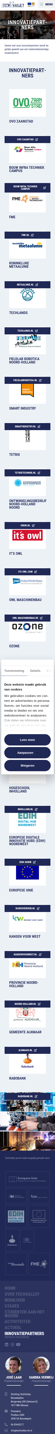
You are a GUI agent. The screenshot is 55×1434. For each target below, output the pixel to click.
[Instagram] (12, 1344)
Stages (12, 1306)
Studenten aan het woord (24, 1313)
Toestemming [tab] (14, 670)
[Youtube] (18, 1344)
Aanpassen (25, 752)
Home (10, 1288)
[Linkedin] (6, 1344)
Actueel (13, 1327)
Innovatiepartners (24, 1333)
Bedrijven (15, 1300)
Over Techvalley (22, 1294)
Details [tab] (35, 670)
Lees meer (27, 740)
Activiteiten (18, 1321)
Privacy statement (17, 1337)
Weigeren (27, 765)
